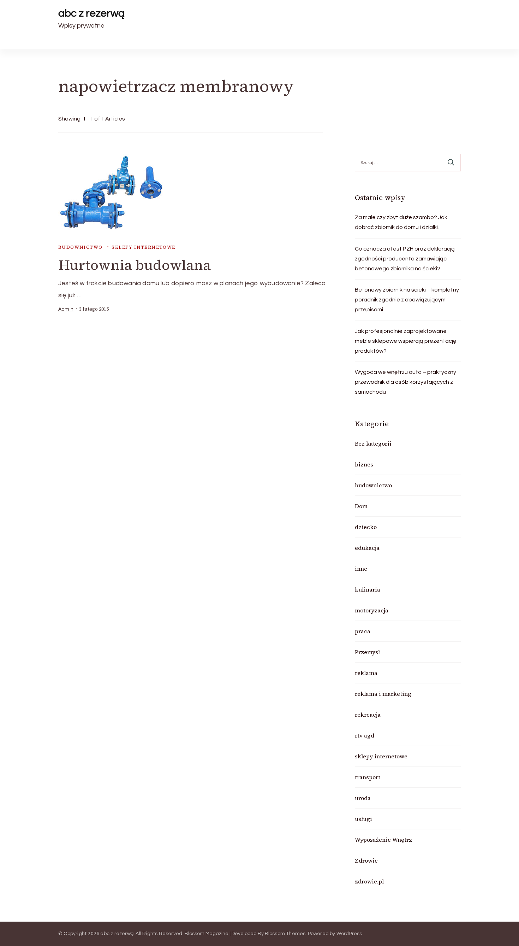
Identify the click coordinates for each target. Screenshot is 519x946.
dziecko (366, 527)
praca (362, 631)
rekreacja (368, 714)
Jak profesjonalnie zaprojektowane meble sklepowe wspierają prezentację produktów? (405, 341)
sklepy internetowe (143, 247)
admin (65, 309)
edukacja (367, 548)
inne (361, 568)
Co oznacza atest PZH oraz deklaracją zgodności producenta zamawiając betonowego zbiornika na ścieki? (405, 258)
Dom (361, 506)
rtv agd (364, 735)
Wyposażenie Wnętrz (383, 840)
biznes (364, 464)
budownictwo (80, 247)
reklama (366, 673)
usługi (363, 819)
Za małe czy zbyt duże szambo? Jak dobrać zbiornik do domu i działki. (401, 222)
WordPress (349, 933)
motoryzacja (371, 610)
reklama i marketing (383, 694)
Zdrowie (366, 860)
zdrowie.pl (369, 881)
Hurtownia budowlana (134, 265)
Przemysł (367, 652)
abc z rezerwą (91, 13)
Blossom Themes (285, 933)
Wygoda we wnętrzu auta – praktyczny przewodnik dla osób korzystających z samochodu (405, 382)
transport (367, 777)
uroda (363, 798)
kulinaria (367, 589)
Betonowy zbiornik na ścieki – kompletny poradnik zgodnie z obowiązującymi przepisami (407, 299)
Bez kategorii (373, 443)
